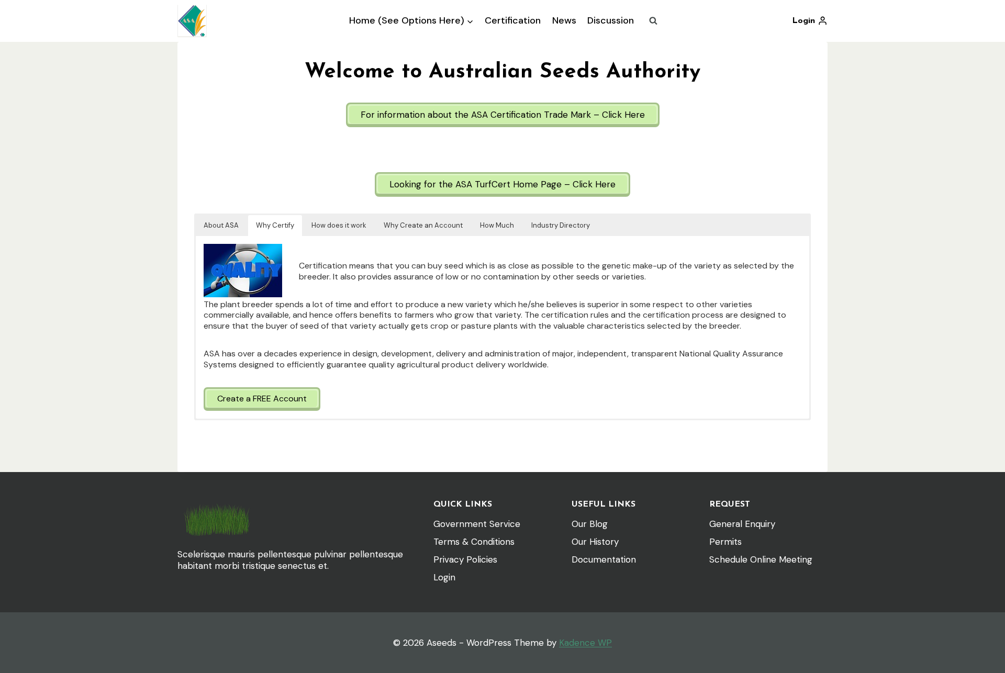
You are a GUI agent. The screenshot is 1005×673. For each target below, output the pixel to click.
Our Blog (590, 524)
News (564, 20)
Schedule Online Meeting (760, 559)
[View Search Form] (653, 21)
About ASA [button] (221, 225)
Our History (595, 541)
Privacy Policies (465, 559)
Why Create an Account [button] (423, 225)
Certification (513, 20)
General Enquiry (742, 524)
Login (444, 577)
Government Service (476, 524)
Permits (725, 541)
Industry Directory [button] (560, 225)
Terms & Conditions (474, 541)
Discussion (610, 20)
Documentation (604, 559)
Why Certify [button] (275, 225)
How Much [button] (497, 225)
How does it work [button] (338, 225)
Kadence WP (585, 642)
